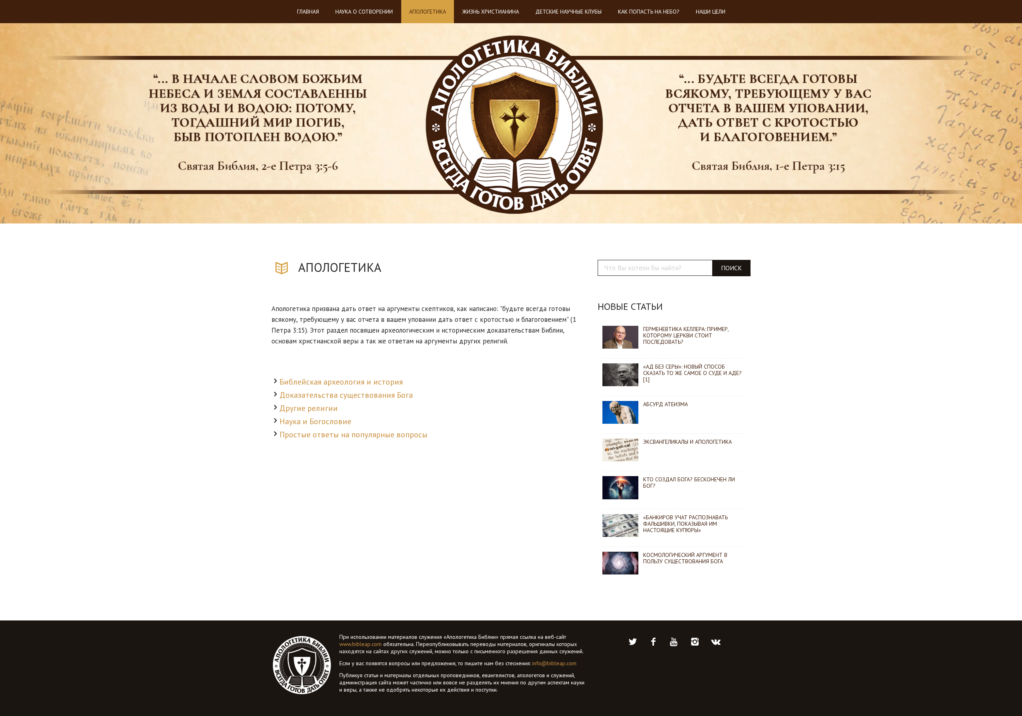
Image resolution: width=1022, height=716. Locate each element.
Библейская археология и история (341, 382)
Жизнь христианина (490, 11)
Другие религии (308, 408)
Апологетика (427, 11)
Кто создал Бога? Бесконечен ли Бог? (689, 482)
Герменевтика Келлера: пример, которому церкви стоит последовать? (686, 335)
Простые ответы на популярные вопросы (353, 434)
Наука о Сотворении (364, 11)
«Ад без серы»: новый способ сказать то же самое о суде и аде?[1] (692, 373)
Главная (308, 11)
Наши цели (710, 11)
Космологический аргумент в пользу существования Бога (685, 558)
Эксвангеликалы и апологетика (687, 442)
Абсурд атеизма (665, 404)
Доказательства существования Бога (346, 395)
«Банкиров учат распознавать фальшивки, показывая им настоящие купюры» (685, 523)
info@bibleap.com (554, 663)
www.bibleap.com (360, 644)
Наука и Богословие (315, 421)
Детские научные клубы (568, 11)
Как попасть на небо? (648, 11)
